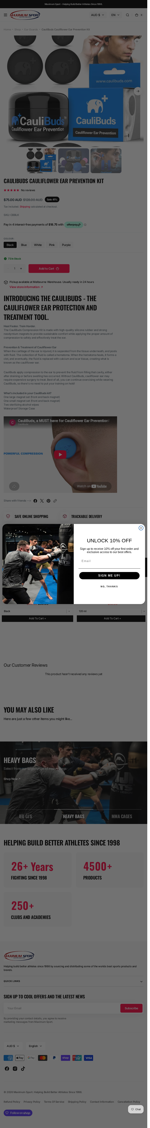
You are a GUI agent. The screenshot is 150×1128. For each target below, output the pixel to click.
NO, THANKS (109, 586)
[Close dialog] (141, 528)
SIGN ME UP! (109, 575)
